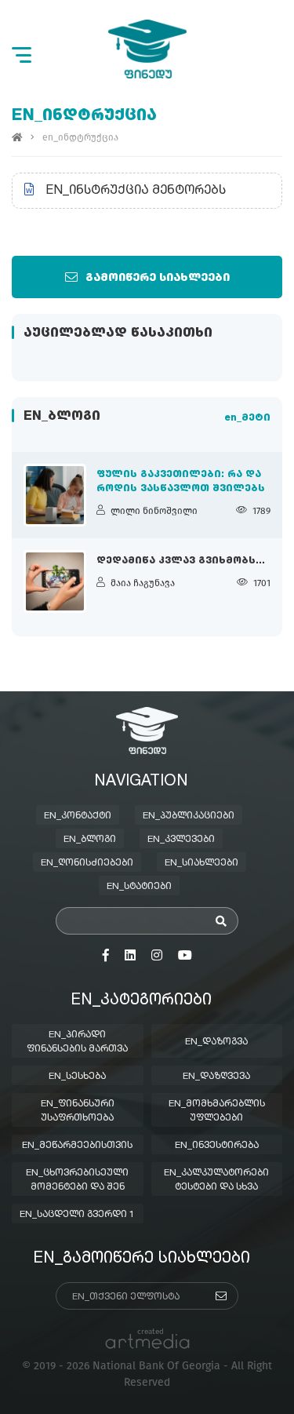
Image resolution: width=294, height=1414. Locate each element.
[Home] (17, 137)
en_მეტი (247, 418)
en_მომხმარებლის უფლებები (217, 1111)
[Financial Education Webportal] (147, 49)
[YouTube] (185, 955)
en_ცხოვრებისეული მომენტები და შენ (77, 1180)
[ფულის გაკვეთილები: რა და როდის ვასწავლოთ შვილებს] (55, 495)
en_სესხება (77, 1076)
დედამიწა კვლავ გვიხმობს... (180, 561)
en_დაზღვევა (216, 1076)
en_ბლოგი (90, 839)
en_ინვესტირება (217, 1145)
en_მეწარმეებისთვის (77, 1145)
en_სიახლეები (201, 863)
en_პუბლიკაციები (188, 816)
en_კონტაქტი (77, 816)
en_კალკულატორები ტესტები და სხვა (216, 1180)
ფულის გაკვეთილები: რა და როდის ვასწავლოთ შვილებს (180, 482)
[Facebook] (106, 955)
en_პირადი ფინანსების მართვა (77, 1042)
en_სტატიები (139, 886)
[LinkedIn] (130, 955)
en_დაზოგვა (216, 1042)
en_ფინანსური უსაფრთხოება (77, 1111)
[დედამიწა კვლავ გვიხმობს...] (55, 581)
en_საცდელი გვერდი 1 (77, 1214)
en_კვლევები (181, 839)
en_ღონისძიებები (87, 863)
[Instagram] (156, 955)
